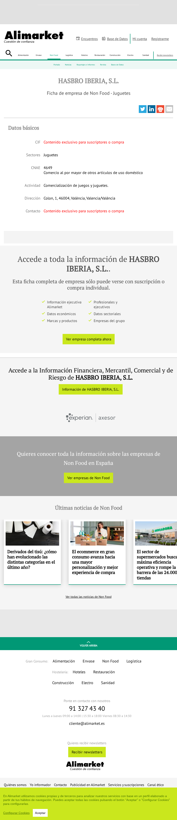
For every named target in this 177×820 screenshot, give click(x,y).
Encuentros (89, 39)
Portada (57, 64)
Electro (130, 55)
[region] (88, 804)
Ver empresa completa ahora (88, 339)
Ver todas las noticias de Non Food (89, 597)
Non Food (54, 55)
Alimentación (23, 55)
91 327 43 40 (87, 708)
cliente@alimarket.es (87, 723)
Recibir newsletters (165, 55)
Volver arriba (88, 645)
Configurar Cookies (16, 813)
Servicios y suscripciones (126, 785)
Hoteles (84, 55)
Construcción (115, 55)
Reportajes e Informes (86, 64)
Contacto (60, 785)
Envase (39, 55)
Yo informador (40, 785)
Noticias (68, 64)
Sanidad (145, 55)
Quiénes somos (15, 785)
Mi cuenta (140, 39)
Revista (103, 64)
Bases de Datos (117, 64)
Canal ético (155, 785)
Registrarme (160, 39)
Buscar (9, 53)
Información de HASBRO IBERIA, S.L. (90, 389)
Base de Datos (117, 39)
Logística (69, 55)
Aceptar (40, 813)
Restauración (100, 55)
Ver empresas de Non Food (88, 477)
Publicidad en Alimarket (87, 785)
